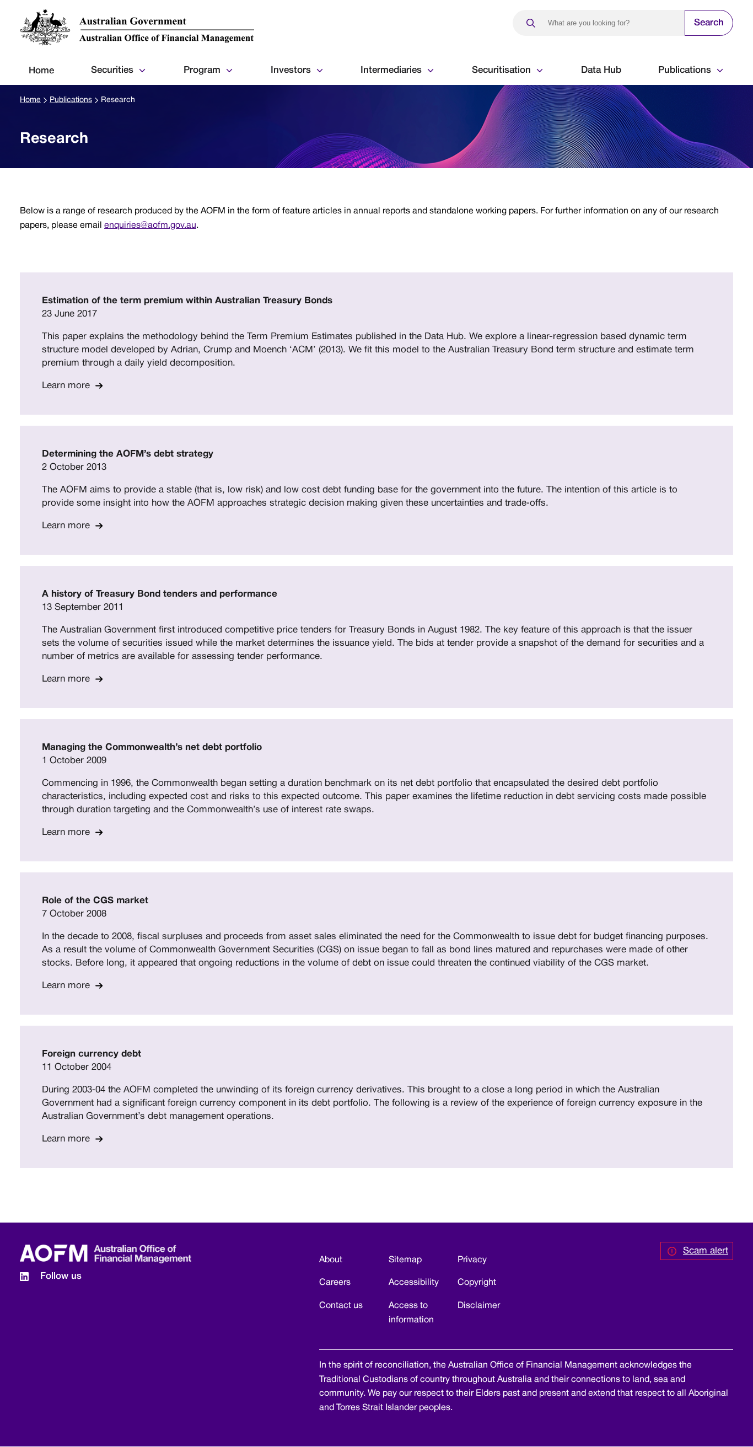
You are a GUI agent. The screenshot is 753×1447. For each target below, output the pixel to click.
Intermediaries (391, 70)
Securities (112, 70)
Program (202, 70)
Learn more (66, 386)
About (330, 1260)
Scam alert (705, 1251)
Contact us (341, 1306)
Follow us (61, 1276)
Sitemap (405, 1260)
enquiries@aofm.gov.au (150, 225)
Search (709, 23)
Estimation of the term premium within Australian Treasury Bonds (187, 301)
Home (41, 71)
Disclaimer (479, 1306)
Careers (335, 1283)
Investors (291, 70)
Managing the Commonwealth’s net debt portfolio (152, 747)
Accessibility (414, 1283)
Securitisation (501, 70)
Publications (684, 70)
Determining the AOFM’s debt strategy (127, 454)
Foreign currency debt (91, 1054)
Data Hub (601, 70)
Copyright (477, 1283)
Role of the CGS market (95, 901)
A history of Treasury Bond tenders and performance (159, 594)
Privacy (472, 1260)
